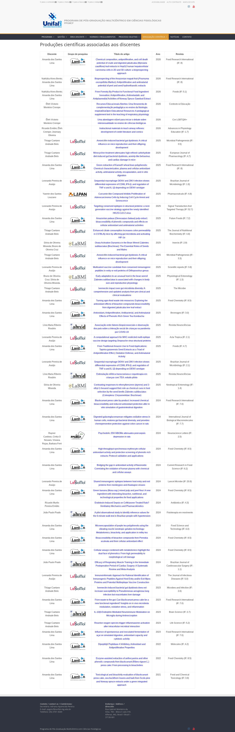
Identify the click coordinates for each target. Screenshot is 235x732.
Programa (47, 37)
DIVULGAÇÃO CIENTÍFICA (154, 37)
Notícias (174, 37)
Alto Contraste (174, 2)
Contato (186, 37)
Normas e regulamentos (102, 37)
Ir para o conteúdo (47, 2)
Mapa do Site (189, 2)
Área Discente (77, 37)
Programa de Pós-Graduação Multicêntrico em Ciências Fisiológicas (112, 20)
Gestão (61, 37)
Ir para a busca (78, 2)
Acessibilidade (158, 2)
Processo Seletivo (128, 37)
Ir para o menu (63, 2)
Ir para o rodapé (94, 2)
